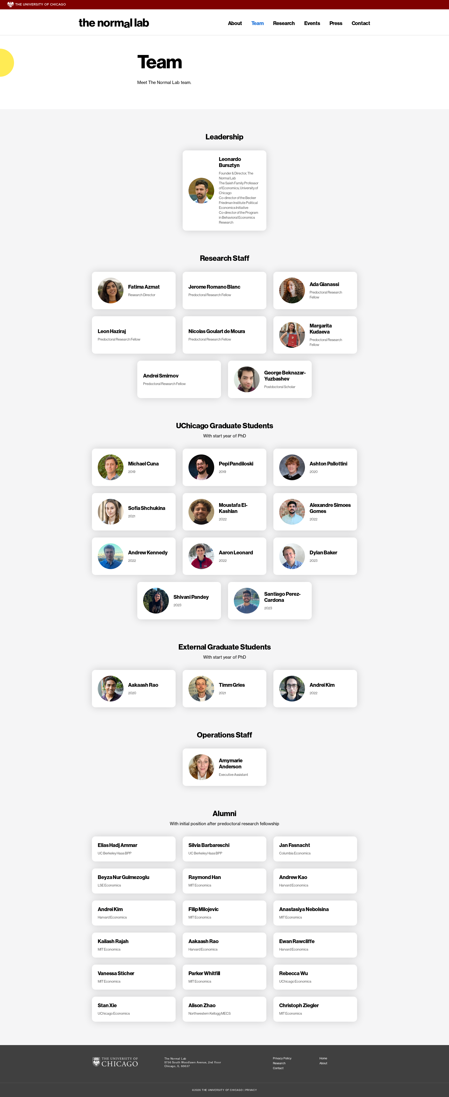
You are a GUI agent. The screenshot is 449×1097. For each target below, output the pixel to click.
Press (336, 23)
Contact (361, 23)
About (235, 23)
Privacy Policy (282, 1058)
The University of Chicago (228, 5)
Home (323, 1058)
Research (284, 23)
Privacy (251, 1090)
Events (312, 23)
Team (257, 23)
